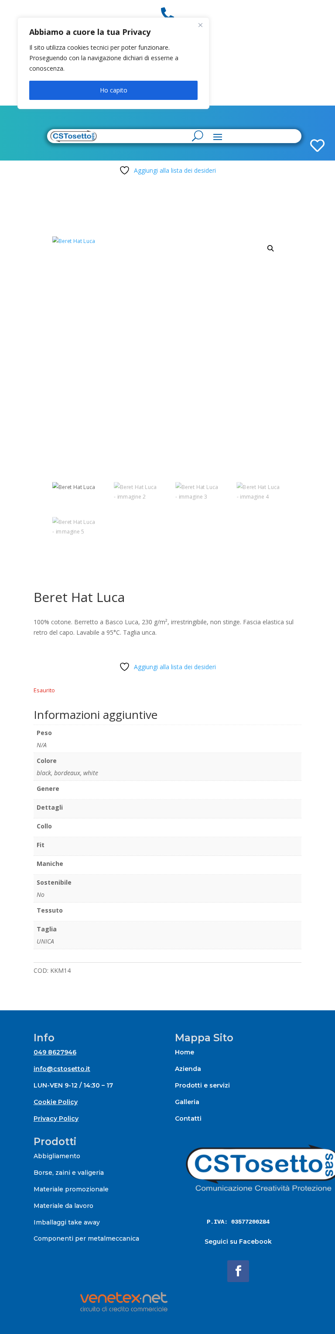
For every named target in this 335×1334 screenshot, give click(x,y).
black (44, 773)
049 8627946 (55, 1052)
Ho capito (113, 90)
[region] (113, 63)
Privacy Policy (56, 1118)
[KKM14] (294, 118)
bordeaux (67, 773)
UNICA (45, 941)
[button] (270, 248)
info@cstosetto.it (62, 1069)
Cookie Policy (56, 1102)
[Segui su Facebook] (238, 1271)
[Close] (200, 25)
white (90, 773)
